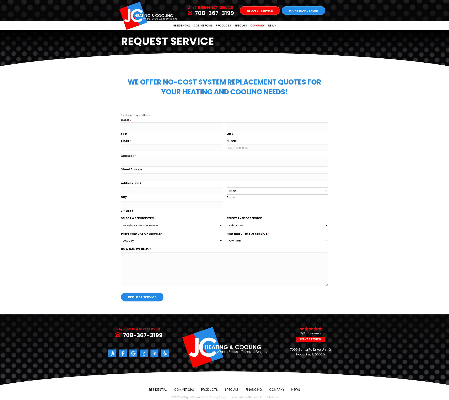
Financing (254, 389)
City (124, 197)
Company (257, 25)
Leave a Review (310, 339)
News (272, 25)
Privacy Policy (218, 397)
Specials (240, 25)
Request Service (142, 297)
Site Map (272, 397)
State (230, 197)
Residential (181, 25)
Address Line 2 (131, 183)
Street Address (131, 169)
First (124, 134)
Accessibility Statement (246, 397)
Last (230, 134)
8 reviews (314, 333)
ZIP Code (127, 211)
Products (223, 25)
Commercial (203, 25)
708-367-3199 (214, 13)
